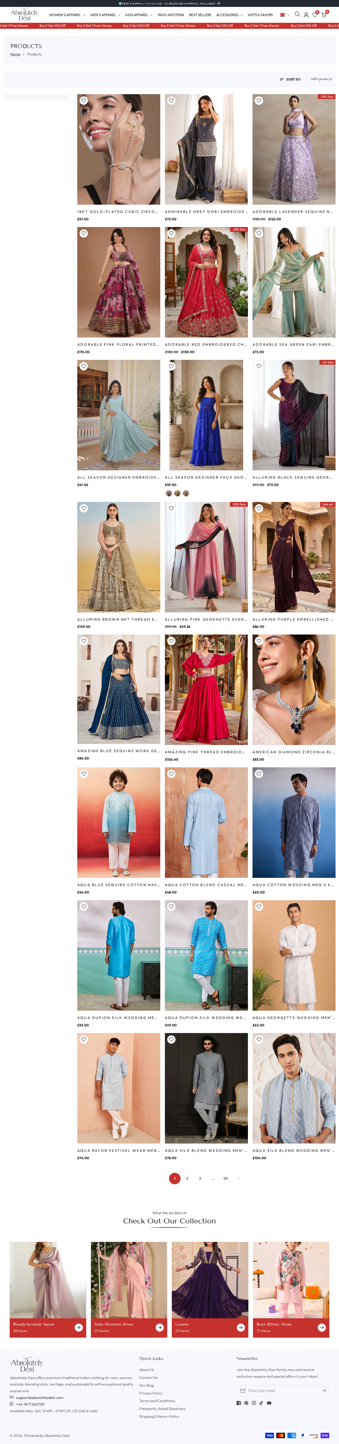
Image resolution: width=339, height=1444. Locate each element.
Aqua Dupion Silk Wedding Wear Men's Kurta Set (206, 1017)
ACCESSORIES (227, 15)
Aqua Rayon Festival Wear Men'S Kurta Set (118, 1150)
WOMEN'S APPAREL (65, 15)
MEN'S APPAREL (103, 15)
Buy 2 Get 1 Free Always (65, 25)
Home (15, 54)
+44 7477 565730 (29, 1404)
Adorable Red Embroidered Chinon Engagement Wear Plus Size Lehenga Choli (206, 344)
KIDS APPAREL (136, 15)
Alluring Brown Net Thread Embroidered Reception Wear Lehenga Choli (118, 619)
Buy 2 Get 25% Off (23, 25)
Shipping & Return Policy (159, 1416)
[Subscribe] (324, 1391)
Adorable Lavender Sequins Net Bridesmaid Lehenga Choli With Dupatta (294, 211)
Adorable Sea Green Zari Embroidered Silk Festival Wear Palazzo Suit (294, 344)
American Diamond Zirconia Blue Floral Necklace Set (294, 752)
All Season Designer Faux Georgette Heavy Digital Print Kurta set (206, 477)
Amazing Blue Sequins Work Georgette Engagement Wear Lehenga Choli (118, 750)
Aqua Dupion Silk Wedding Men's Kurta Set (118, 1017)
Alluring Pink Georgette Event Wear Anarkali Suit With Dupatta (206, 619)
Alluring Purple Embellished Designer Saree (294, 619)
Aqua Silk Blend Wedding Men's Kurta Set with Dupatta (294, 1150)
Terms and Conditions (157, 1400)
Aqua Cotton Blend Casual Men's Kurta (206, 884)
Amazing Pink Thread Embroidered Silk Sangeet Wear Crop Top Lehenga (206, 752)
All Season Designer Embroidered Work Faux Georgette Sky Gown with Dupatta (118, 477)
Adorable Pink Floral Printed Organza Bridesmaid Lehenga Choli (118, 344)
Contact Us (148, 1377)
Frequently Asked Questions (162, 1408)
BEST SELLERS (200, 15)
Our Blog (146, 1385)
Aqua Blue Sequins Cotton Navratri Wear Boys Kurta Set (118, 884)
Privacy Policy (150, 1393)
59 (225, 1178)
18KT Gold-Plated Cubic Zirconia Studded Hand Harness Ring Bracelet (118, 211)
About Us (146, 1369)
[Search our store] (298, 15)
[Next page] (238, 1178)
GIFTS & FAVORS (260, 15)
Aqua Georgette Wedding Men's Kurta (294, 1017)
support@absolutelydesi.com (39, 1397)
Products (34, 54)
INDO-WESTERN (171, 15)
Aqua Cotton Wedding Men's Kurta (294, 884)
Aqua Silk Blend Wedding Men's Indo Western (206, 1150)
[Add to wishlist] (84, 100)
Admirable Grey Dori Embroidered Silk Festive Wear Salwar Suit (206, 211)
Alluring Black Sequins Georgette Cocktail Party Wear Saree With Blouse (294, 477)
